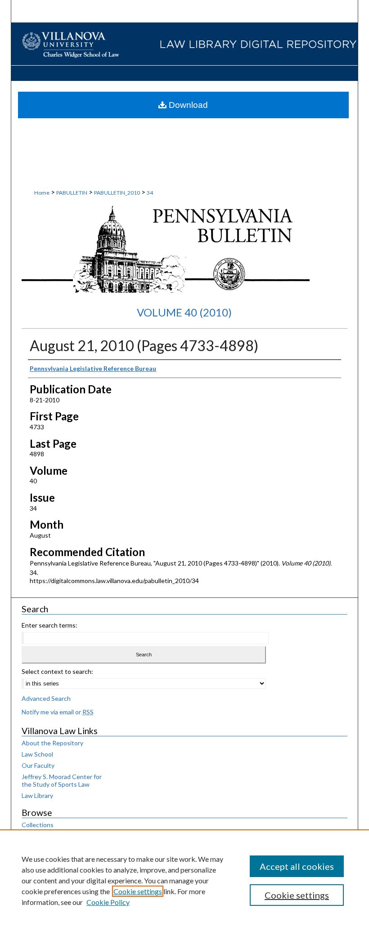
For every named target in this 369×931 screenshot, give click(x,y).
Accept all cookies (297, 866)
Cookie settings (137, 891)
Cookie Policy (108, 902)
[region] (184, 880)
